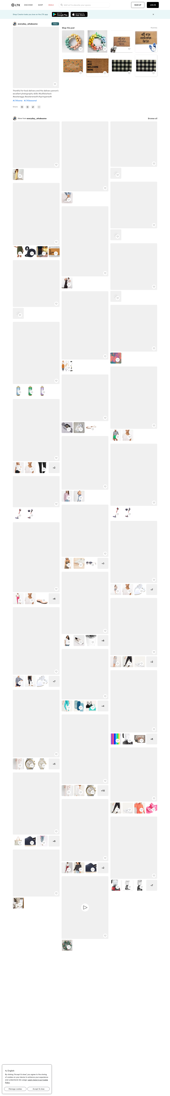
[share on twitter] (33, 107)
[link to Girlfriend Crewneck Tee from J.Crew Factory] (127, 435)
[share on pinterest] (27, 107)
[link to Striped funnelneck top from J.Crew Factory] (18, 681)
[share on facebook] (22, 107)
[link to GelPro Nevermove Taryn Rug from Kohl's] (139, 738)
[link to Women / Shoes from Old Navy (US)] (139, 661)
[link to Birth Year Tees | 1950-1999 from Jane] (115, 173)
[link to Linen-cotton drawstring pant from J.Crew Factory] (18, 598)
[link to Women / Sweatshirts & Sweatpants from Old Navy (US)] (79, 867)
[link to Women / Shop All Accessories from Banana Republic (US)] (67, 563)
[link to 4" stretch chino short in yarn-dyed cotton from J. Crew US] (115, 589)
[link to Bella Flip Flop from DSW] (42, 598)
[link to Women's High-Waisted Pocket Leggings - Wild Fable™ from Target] (67, 867)
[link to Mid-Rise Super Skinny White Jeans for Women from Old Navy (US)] (79, 790)
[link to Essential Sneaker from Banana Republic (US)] (79, 563)
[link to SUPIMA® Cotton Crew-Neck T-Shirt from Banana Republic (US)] (18, 467)
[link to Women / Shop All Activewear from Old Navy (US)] (127, 661)
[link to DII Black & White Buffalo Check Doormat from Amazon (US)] (146, 66)
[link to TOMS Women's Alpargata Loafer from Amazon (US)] (30, 841)
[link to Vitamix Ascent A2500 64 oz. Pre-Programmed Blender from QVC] (139, 885)
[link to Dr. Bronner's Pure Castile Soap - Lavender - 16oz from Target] (42, 390)
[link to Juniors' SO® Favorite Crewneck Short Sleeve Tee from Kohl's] (67, 640)
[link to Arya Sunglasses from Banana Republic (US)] (90, 563)
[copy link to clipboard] (39, 107)
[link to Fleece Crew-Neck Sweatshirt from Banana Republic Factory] (67, 496)
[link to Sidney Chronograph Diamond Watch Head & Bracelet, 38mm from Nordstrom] (42, 763)
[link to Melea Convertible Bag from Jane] (115, 358)
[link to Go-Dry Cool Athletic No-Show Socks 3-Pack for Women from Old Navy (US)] (79, 705)
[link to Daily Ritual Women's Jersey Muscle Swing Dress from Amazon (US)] (18, 251)
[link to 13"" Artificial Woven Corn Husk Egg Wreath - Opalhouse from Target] (73, 41)
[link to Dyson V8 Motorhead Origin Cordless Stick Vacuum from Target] (115, 512)
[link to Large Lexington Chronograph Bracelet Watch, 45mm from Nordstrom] (30, 763)
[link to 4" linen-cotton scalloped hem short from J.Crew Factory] (115, 435)
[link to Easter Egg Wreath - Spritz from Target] (97, 41)
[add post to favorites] (55, 84)
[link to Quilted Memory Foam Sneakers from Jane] (67, 197)
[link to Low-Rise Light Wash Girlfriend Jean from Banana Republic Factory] (79, 496)
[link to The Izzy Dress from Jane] (18, 174)
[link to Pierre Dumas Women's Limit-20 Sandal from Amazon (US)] (139, 589)
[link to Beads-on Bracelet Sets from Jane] (18, 313)
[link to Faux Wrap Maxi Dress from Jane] (67, 282)
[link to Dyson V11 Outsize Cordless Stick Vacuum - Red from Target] (127, 512)
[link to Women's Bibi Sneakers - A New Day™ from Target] (79, 640)
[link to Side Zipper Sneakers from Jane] (115, 234)
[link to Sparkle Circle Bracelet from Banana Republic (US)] (90, 427)
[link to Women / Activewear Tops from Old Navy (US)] (115, 661)
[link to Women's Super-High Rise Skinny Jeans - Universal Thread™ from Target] (42, 841)
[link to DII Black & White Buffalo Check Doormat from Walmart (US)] (122, 66)
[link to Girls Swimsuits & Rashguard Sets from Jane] (115, 296)
